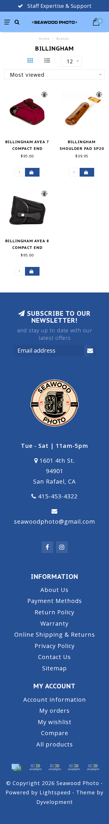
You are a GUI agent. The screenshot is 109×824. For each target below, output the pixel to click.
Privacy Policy (55, 646)
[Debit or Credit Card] (35, 767)
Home (44, 38)
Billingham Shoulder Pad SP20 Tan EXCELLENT (82, 148)
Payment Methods (54, 601)
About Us (54, 590)
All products (54, 744)
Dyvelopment (54, 801)
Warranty (54, 623)
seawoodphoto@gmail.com (54, 521)
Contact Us (54, 657)
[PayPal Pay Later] (74, 767)
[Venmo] (93, 767)
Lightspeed (55, 792)
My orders (54, 711)
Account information (54, 699)
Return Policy (54, 612)
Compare (54, 733)
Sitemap (54, 668)
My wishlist (55, 722)
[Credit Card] (16, 767)
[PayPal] (54, 767)
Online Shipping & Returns (54, 634)
